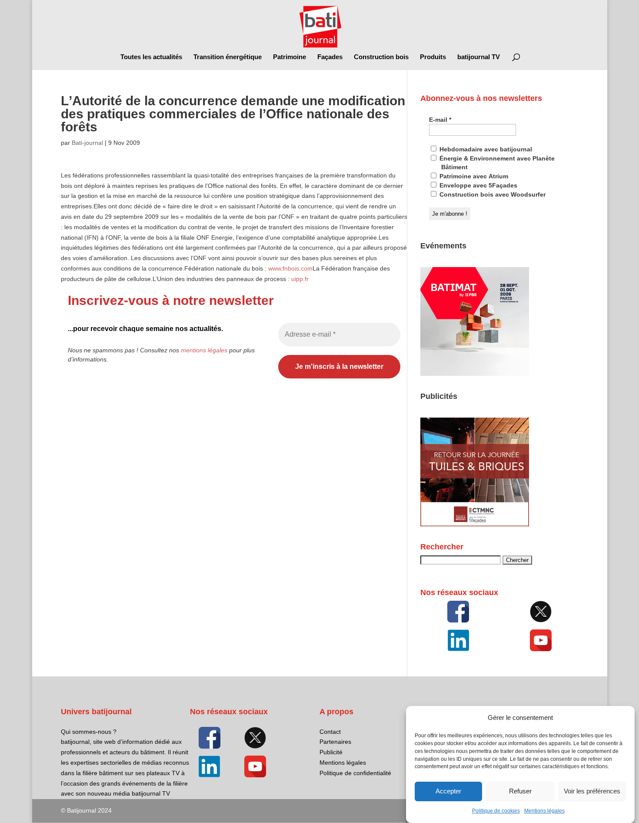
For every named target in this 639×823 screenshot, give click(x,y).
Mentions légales (544, 811)
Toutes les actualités (151, 57)
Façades (330, 57)
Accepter (448, 791)
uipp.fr (300, 278)
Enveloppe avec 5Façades (477, 185)
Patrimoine (289, 57)
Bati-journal (87, 142)
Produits (433, 57)
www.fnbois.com (290, 268)
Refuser (520, 791)
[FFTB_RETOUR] (474, 524)
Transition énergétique (227, 57)
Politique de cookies (496, 811)
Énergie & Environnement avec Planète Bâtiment (496, 163)
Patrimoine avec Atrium (473, 176)
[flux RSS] (458, 611)
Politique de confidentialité (355, 772)
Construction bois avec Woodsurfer (492, 194)
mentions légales (204, 350)
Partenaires (335, 741)
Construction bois (381, 57)
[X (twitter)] (540, 611)
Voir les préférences (592, 791)
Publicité (331, 752)
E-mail (440, 119)
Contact (330, 731)
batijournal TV (478, 57)
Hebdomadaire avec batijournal (485, 149)
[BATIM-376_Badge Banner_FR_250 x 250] (474, 373)
